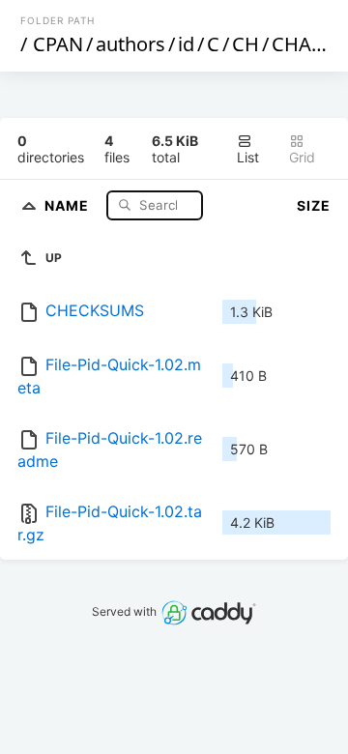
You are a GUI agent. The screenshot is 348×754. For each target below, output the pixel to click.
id (186, 44)
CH (245, 44)
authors (130, 44)
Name (68, 204)
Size (314, 205)
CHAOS (304, 44)
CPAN (58, 44)
